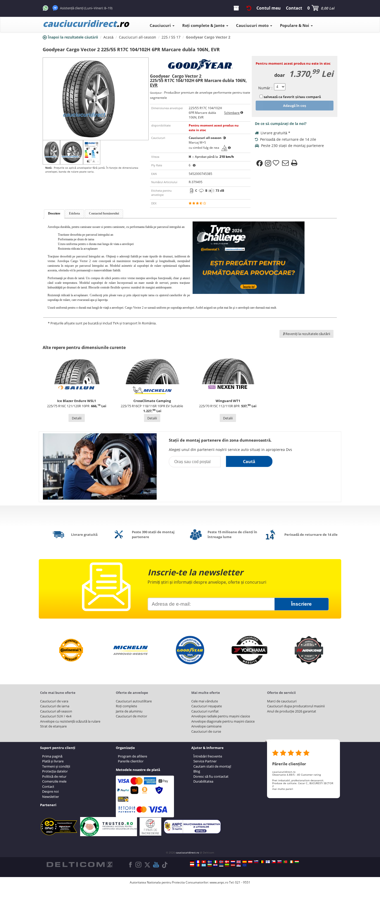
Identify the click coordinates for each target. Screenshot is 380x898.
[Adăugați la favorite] (276, 163)
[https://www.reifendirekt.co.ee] (221, 865)
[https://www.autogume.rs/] (239, 865)
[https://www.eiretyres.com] (291, 861)
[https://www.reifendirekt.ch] (204, 861)
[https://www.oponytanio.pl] (192, 865)
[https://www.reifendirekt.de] (192, 861)
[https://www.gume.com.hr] (215, 865)
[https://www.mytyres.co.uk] (239, 861)
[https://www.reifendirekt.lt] (227, 865)
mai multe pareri (282, 789)
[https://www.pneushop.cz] (273, 861)
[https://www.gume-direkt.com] (256, 861)
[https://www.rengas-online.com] (268, 861)
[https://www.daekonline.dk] (227, 861)
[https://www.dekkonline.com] (221, 861)
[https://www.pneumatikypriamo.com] (279, 861)
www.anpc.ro (219, 882)
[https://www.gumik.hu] (297, 861)
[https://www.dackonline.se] (210, 861)
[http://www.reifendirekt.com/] (244, 865)
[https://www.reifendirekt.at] (250, 861)
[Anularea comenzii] (249, 8)
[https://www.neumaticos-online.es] (244, 861)
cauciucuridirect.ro (187, 852)
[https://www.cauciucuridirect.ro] (198, 865)
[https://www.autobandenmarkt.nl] (233, 861)
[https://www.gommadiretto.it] (215, 861)
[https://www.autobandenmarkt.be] (262, 861)
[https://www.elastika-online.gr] (204, 865)
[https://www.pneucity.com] (285, 861)
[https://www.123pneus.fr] (198, 861)
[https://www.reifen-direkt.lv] (233, 865)
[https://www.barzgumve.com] (210, 865)
